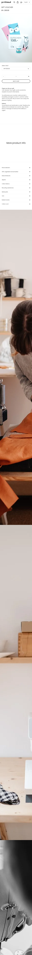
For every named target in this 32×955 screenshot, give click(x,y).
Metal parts (5, 192)
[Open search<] (14, 2)
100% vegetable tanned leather (10, 171)
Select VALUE (5, 65)
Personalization (6, 167)
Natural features (6, 175)
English (26, 2)
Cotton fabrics (6, 184)
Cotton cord (5, 204)
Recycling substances (8, 188)
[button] (28, 76)
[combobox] (27, 2)
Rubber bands (5, 200)
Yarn (3, 196)
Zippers (4, 179)
